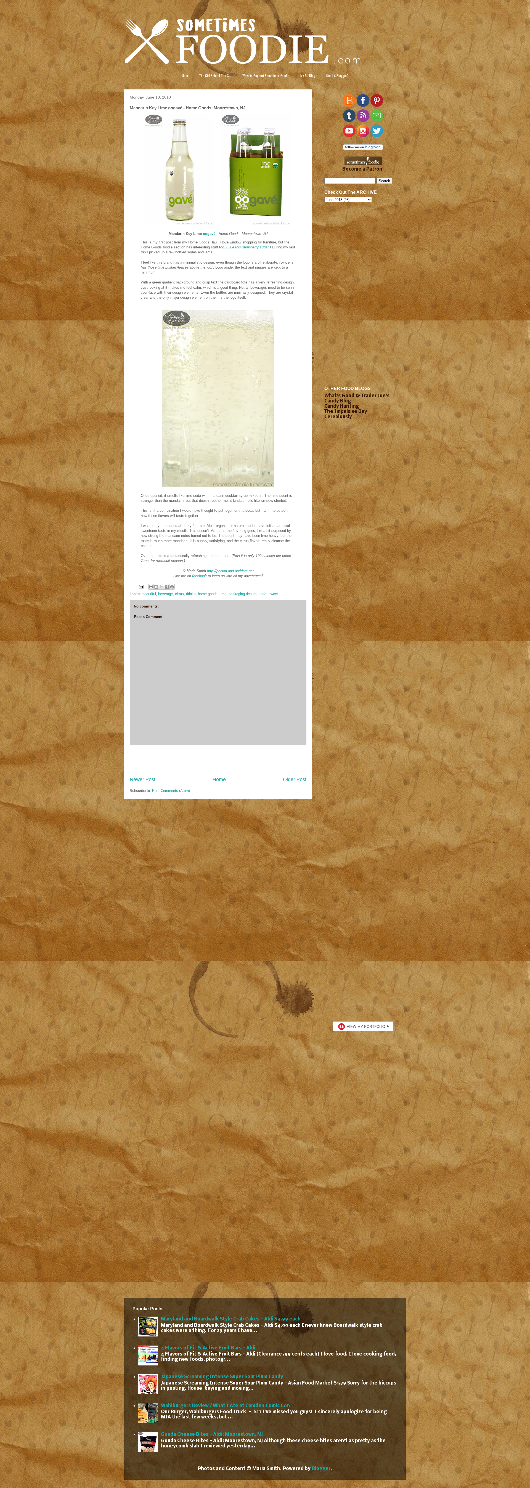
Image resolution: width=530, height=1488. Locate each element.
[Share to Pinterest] (172, 587)
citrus (179, 594)
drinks (191, 594)
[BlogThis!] (156, 587)
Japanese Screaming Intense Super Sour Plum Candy (222, 1377)
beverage (165, 594)
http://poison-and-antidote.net (230, 571)
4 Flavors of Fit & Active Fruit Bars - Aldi (208, 1348)
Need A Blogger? (337, 75)
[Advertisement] (218, 760)
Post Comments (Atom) (171, 791)
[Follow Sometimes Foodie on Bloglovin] (363, 148)
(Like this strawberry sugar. (248, 247)
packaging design (242, 594)
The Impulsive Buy (345, 411)
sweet (273, 594)
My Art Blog (307, 75)
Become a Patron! (363, 169)
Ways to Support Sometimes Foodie (265, 75)
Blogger (321, 1468)
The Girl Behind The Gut (215, 75)
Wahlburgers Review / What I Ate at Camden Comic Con (225, 1406)
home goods (208, 594)
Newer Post (142, 779)
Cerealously (338, 417)
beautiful (149, 594)
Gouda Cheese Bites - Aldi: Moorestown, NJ (212, 1434)
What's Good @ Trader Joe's (356, 396)
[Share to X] (161, 587)
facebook (199, 576)
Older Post (294, 779)
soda (262, 594)
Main (185, 75)
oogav (208, 234)
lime (223, 594)
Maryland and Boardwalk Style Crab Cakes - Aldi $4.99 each (231, 1319)
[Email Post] (141, 586)
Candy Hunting (341, 406)
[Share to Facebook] (166, 587)
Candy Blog (337, 401)
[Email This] (151, 587)
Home (219, 779)
